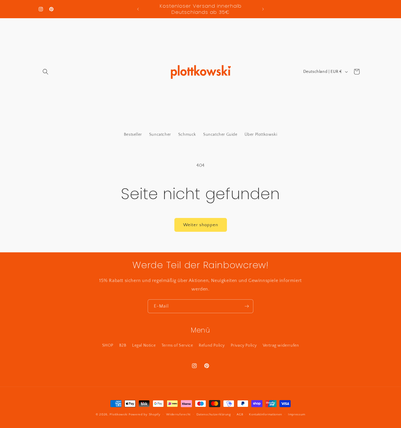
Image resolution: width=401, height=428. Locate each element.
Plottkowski (118, 414)
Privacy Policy (244, 345)
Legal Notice (144, 345)
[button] (45, 71)
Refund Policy (212, 345)
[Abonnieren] (246, 306)
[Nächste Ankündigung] (263, 9)
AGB (240, 414)
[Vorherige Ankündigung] (138, 9)
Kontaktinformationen (265, 414)
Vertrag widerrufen (281, 345)
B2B (123, 345)
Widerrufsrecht (178, 414)
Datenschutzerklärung (213, 414)
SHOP (107, 345)
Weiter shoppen (200, 224)
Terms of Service (177, 345)
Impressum (296, 414)
